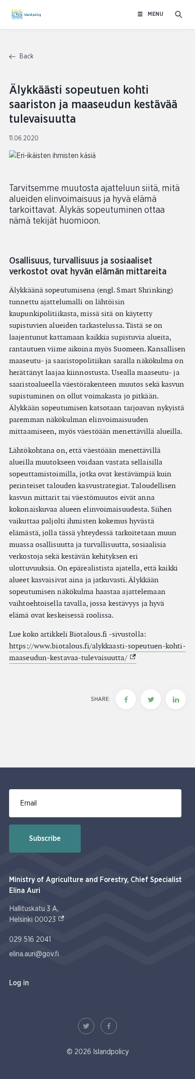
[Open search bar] (178, 14)
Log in (19, 983)
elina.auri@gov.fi (34, 954)
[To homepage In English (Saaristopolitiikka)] (26, 14)
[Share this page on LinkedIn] (176, 699)
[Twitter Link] (86, 1026)
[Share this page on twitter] (151, 699)
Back (26, 56)
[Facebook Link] (109, 1026)
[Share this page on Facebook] (126, 699)
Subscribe (45, 838)
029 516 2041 (30, 939)
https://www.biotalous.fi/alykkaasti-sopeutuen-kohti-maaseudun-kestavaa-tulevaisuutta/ (97, 651)
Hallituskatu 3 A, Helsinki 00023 (37, 914)
